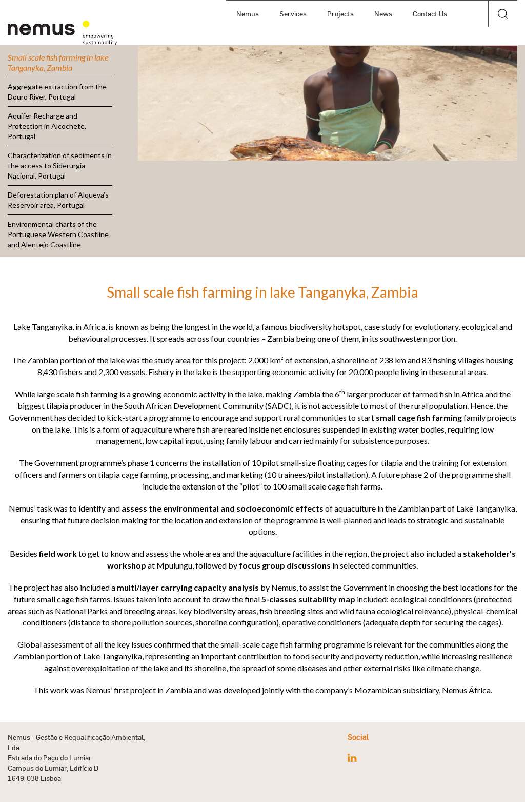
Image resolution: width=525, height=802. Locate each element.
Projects (340, 13)
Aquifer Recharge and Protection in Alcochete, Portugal (47, 126)
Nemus (247, 13)
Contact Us (430, 13)
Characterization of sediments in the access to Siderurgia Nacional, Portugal (60, 165)
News (383, 13)
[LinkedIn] (352, 758)
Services (293, 13)
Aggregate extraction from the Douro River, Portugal (57, 91)
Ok (503, 40)
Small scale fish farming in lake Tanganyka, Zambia (58, 62)
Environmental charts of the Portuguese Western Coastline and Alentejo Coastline (58, 234)
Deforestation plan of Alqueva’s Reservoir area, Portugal (58, 199)
